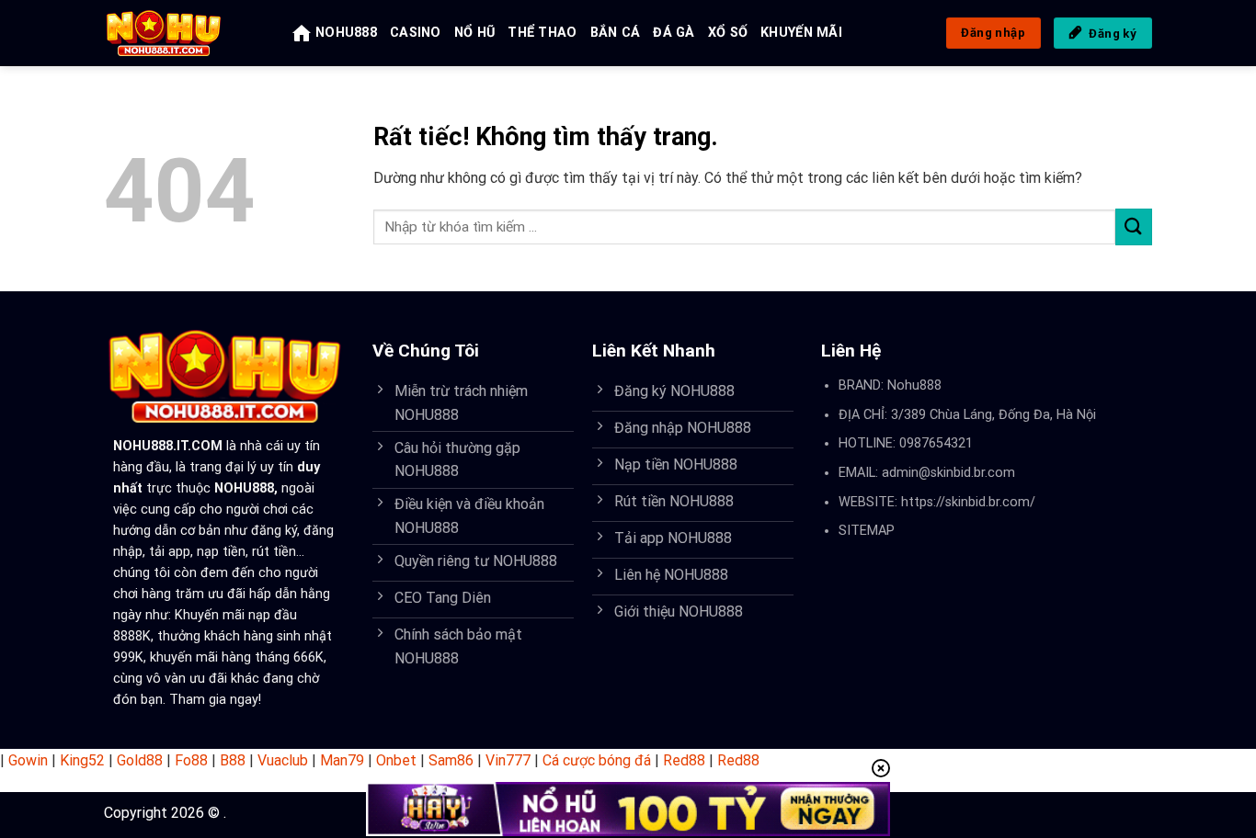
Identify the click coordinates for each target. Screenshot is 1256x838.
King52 (82, 760)
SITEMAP (867, 530)
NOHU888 (346, 32)
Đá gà (673, 32)
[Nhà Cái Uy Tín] (184, 33)
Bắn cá (615, 32)
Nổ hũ (474, 32)
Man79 (342, 760)
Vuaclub (282, 760)
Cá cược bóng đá (596, 760)
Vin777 (508, 760)
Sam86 (451, 760)
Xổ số (728, 32)
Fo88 (191, 760)
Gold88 (140, 760)
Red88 (684, 760)
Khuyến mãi (801, 32)
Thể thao (542, 32)
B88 (232, 760)
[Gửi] (1133, 226)
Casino (415, 32)
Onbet (396, 760)
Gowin (28, 760)
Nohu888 (914, 385)
